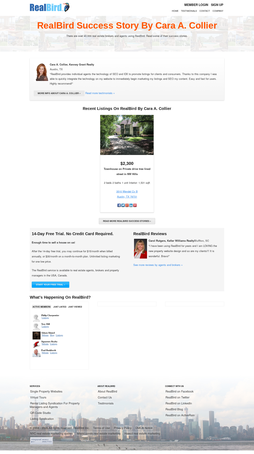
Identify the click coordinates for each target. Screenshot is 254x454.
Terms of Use (101, 428)
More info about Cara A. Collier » (59, 93)
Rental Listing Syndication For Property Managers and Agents (55, 405)
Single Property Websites (46, 391)
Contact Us (105, 397)
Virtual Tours (38, 397)
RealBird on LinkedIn (178, 403)
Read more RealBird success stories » (127, 220)
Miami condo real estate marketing (98, 433)
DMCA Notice (144, 428)
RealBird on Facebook (179, 391)
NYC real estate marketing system (51, 433)
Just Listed (59, 306)
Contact (204, 10)
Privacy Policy (123, 428)
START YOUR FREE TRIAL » (50, 284)
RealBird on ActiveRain (180, 415)
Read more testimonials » (100, 93)
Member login (196, 5)
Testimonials (189, 10)
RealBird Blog (174, 409)
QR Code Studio (40, 413)
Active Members (42, 306)
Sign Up (217, 5)
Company (218, 10)
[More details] (127, 135)
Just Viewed (75, 306)
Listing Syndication (42, 419)
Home (175, 10)
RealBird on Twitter (177, 397)
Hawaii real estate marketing (142, 433)
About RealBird (107, 391)
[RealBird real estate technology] (49, 11)
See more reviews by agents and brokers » (158, 265)
